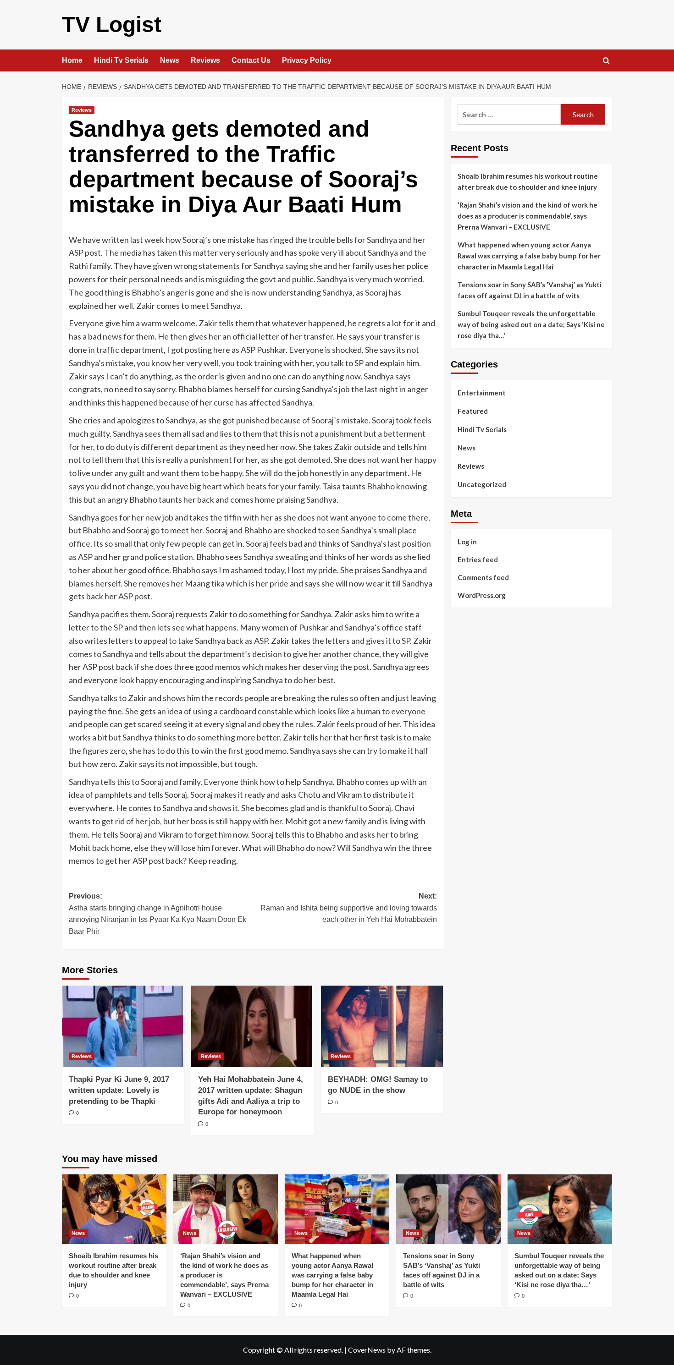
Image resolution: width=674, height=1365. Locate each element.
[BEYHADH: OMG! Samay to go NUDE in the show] (382, 1026)
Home (72, 60)
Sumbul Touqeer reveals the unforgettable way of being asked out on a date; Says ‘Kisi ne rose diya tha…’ (531, 324)
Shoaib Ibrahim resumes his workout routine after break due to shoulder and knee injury (528, 181)
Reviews (205, 60)
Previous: (157, 913)
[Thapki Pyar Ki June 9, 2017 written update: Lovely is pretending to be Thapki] (123, 1026)
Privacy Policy (306, 60)
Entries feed (478, 559)
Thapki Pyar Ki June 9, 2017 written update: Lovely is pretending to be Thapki (119, 1090)
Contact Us (251, 60)
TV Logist (111, 24)
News (169, 60)
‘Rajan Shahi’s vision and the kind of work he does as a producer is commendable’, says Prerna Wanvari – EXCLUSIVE (527, 216)
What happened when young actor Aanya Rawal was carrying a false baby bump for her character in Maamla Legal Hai (529, 256)
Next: (348, 907)
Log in (467, 541)
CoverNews (367, 1349)
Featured (473, 411)
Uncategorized (482, 484)
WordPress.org (482, 595)
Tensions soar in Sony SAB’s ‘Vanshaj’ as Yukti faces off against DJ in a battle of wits (530, 290)
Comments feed (483, 577)
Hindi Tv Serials (121, 60)
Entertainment (482, 393)
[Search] (606, 61)
